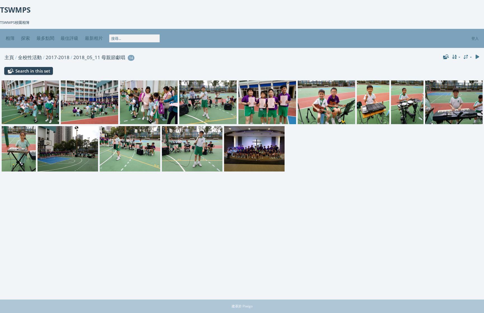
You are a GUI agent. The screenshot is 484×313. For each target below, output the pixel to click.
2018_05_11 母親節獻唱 (99, 57)
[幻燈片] (477, 57)
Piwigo (248, 306)
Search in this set (32, 71)
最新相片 (94, 38)
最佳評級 (69, 38)
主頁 (9, 57)
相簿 (10, 38)
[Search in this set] (445, 57)
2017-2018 (57, 57)
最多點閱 (45, 38)
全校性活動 (30, 57)
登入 (475, 38)
